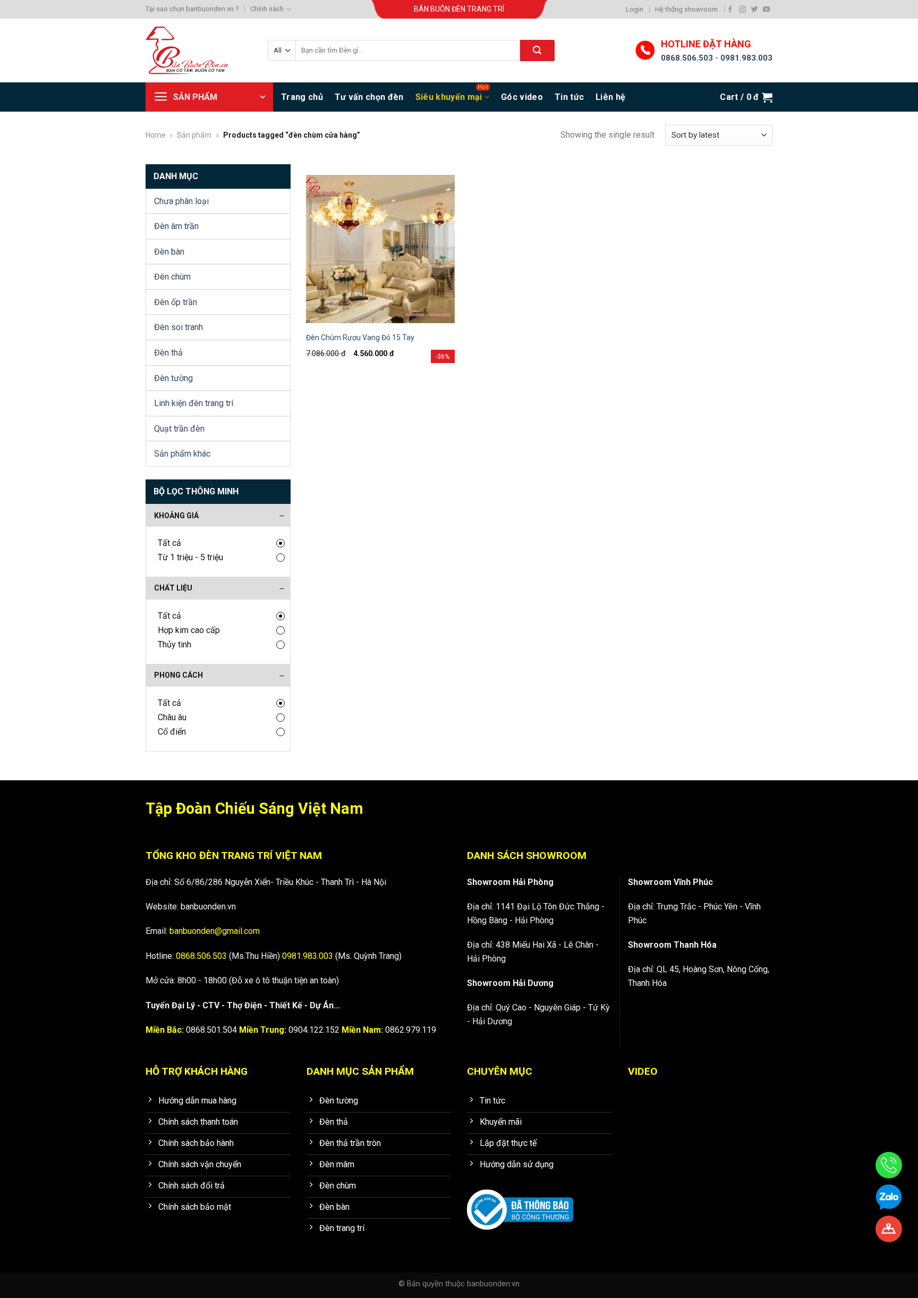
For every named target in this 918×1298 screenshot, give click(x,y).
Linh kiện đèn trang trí (193, 403)
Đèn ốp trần (175, 302)
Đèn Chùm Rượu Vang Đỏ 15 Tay (360, 337)
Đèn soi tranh (178, 327)
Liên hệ (610, 97)
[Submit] (537, 50)
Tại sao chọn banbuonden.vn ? (192, 9)
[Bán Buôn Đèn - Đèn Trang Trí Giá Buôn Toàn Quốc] (199, 50)
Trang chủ (302, 97)
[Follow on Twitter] (754, 9)
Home (156, 135)
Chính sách (267, 9)
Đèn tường (173, 378)
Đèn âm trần (176, 226)
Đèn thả (168, 353)
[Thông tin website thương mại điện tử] (520, 1202)
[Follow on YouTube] (766, 9)
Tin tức (569, 97)
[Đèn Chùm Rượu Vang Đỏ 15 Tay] (380, 249)
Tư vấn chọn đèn (369, 97)
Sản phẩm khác (182, 454)
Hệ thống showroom (686, 9)
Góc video (522, 97)
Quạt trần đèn (179, 429)
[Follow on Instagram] (742, 9)
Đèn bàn (169, 252)
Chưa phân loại (181, 201)
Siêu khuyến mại (448, 97)
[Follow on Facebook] (730, 9)
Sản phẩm (194, 135)
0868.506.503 (687, 58)
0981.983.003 (746, 58)
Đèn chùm (172, 277)
